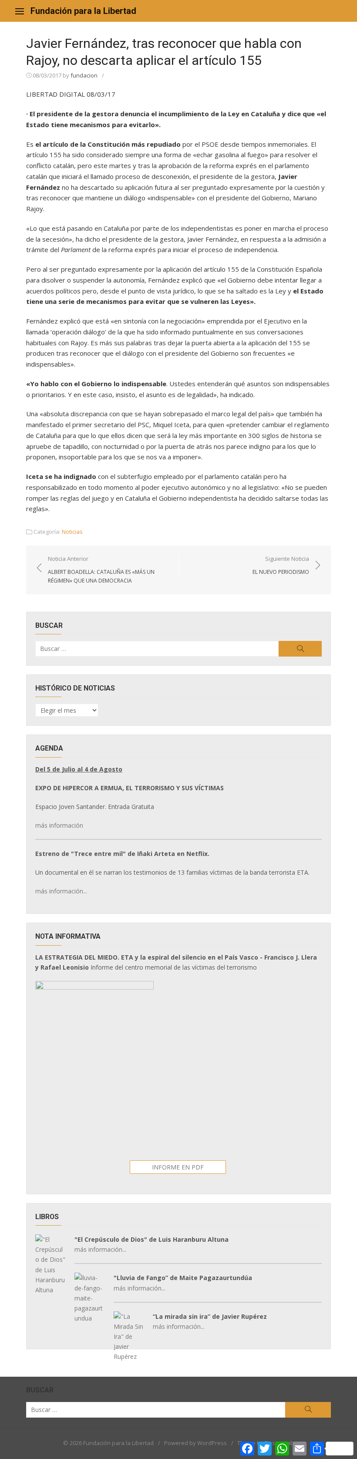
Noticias (72, 532)
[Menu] (19, 11)
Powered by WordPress (195, 1443)
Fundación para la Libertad (83, 11)
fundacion (84, 75)
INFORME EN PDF (178, 1167)
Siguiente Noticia (281, 565)
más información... (61, 891)
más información (59, 825)
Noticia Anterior (101, 569)
